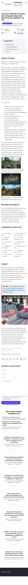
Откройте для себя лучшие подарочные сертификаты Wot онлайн (12, 423)
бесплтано (19, 348)
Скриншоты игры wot (12, 49)
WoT (13, 348)
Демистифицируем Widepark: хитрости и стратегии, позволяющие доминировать (14, 458)
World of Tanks (7, 23)
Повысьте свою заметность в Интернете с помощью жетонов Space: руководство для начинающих (14, 439)
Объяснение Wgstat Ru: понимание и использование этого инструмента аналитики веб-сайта (14, 514)
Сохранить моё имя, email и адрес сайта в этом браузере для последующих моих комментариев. (14, 398)
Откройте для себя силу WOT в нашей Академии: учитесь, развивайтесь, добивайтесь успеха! (14, 534)
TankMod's (17, 2)
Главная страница (6, 10)
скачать (4, 350)
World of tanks (10, 44)
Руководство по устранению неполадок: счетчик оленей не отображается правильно (14, 477)
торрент (10, 350)
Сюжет (8, 51)
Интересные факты (11, 47)
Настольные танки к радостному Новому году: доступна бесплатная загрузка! (14, 495)
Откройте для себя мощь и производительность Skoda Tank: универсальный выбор (14, 553)
